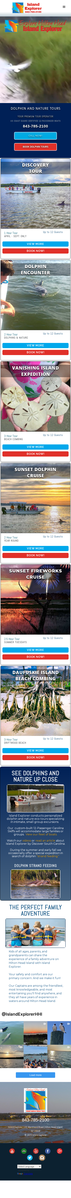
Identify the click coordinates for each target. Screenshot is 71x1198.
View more (35, 244)
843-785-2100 (35, 1119)
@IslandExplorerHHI (22, 1014)
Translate (28, 1173)
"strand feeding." (48, 856)
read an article (45, 840)
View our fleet (41, 834)
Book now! (35, 251)
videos (26, 840)
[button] (64, 7)
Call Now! (35, 135)
